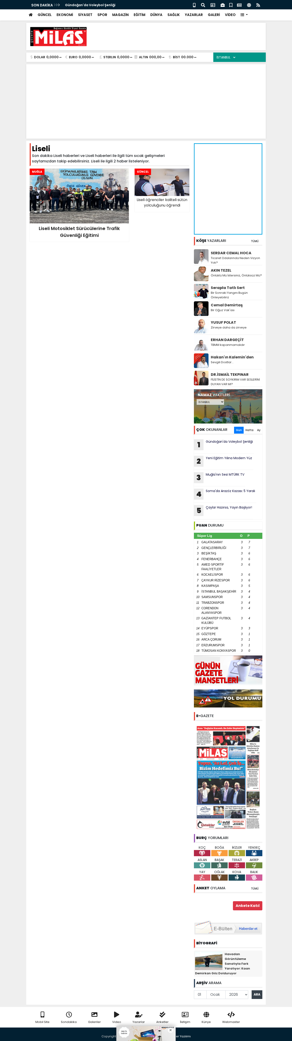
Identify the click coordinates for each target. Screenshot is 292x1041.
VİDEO (230, 14)
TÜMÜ (255, 241)
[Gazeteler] (239, 4)
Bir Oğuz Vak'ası (223, 310)
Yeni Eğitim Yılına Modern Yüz (224, 461)
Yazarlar (139, 1022)
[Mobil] (194, 4)
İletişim (185, 1022)
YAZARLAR (194, 14)
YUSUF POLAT (223, 322)
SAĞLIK (173, 14)
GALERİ (214, 14)
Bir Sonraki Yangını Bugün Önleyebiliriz (229, 295)
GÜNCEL (45, 14)
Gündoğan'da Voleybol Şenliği (90, 5)
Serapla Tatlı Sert (228, 287)
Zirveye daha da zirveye (229, 327)
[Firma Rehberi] (222, 4)
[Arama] (203, 4)
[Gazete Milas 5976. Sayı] (228, 777)
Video (116, 1022)
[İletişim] (212, 4)
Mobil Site (42, 1022)
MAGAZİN (120, 14)
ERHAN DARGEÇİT (227, 339)
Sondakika (69, 1022)
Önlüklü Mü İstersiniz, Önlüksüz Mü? (236, 275)
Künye (206, 1022)
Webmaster (231, 1022)
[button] (244, 15)
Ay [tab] (259, 430)
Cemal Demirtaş (227, 305)
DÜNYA (156, 14)
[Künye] (249, 4)
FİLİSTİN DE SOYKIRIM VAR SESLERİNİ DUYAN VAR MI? (235, 381)
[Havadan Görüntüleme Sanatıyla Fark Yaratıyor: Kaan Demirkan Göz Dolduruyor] (208, 960)
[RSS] (258, 4)
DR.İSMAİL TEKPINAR (230, 374)
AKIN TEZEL (221, 270)
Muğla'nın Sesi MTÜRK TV (220, 477)
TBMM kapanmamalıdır (228, 345)
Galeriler (94, 1022)
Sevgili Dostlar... (222, 362)
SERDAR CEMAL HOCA (231, 253)
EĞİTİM (139, 14)
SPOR (102, 14)
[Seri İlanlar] (231, 4)
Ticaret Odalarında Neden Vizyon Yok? (235, 260)
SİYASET (85, 14)
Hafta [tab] (249, 430)
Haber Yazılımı (180, 1036)
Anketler (162, 1022)
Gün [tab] (239, 430)
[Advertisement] (179, 36)
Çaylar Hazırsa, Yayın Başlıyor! (224, 510)
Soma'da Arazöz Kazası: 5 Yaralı (225, 494)
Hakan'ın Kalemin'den (232, 357)
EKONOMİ (65, 14)
